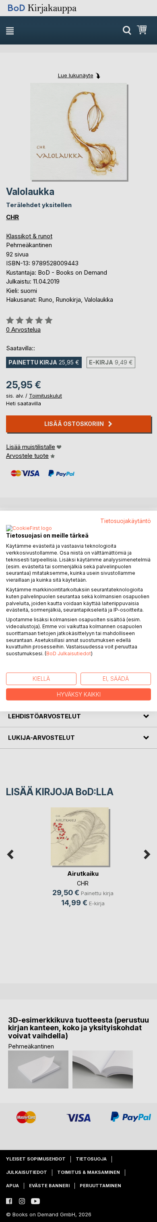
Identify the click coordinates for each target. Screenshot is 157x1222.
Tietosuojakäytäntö (125, 520)
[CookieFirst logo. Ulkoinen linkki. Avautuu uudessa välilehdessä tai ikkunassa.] (29, 528)
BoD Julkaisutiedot (68, 653)
